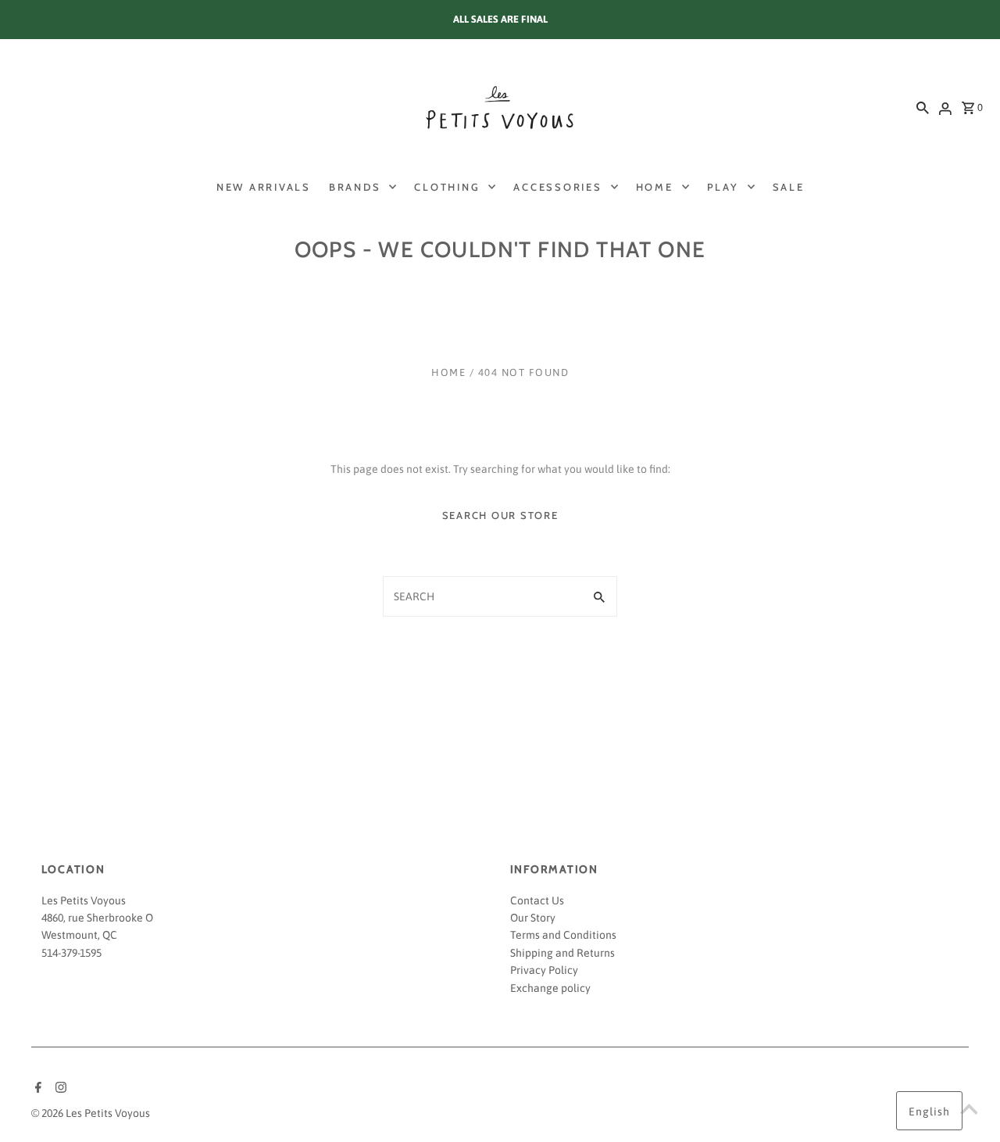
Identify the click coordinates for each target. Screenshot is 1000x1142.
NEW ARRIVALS (263, 187)
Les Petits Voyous (83, 900)
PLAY (723, 187)
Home (448, 372)
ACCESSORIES (557, 187)
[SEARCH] (922, 107)
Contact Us (537, 900)
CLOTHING (447, 187)
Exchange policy (550, 988)
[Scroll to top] (968, 1110)
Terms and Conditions (563, 935)
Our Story (532, 917)
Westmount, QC (79, 935)
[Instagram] (59, 1088)
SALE (789, 187)
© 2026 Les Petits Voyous (90, 1113)
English (929, 1111)
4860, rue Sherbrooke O (97, 917)
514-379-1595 (71, 953)
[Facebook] (36, 1088)
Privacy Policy (544, 970)
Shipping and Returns (562, 953)
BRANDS (355, 187)
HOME (654, 187)
